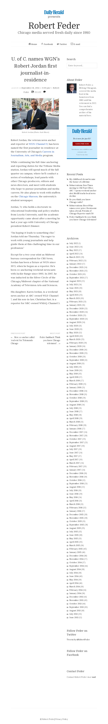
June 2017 (73, 452)
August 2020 (75, 322)
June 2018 (73, 411)
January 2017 (75, 470)
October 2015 (75, 521)
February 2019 (75, 384)
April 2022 (74, 254)
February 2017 (75, 466)
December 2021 (76, 267)
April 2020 (74, 336)
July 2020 (73, 326)
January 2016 (75, 511)
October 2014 (75, 562)
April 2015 (73, 542)
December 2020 (76, 308)
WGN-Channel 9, (38, 143)
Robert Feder (54, 26)
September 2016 (76, 483)
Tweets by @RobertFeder (78, 639)
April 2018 (73, 418)
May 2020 (73, 332)
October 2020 (75, 315)
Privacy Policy (61, 719)
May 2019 (73, 374)
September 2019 (76, 360)
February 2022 (76, 260)
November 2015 (76, 518)
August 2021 (75, 281)
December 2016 (76, 473)
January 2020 (75, 346)
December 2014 (76, 556)
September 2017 (76, 442)
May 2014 (73, 580)
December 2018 (76, 391)
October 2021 (75, 274)
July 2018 (73, 408)
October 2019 (75, 356)
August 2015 (75, 528)
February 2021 (75, 301)
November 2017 (76, 435)
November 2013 (76, 600)
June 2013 (73, 617)
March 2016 (74, 504)
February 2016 (75, 507)
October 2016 (75, 480)
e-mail (93, 677)
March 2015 (74, 545)
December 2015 (76, 514)
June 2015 (73, 535)
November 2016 (76, 477)
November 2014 (76, 559)
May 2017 (73, 456)
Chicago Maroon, (28, 196)
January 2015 (75, 552)
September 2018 (76, 401)
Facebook (48, 44)
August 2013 (75, 610)
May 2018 (73, 415)
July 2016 (73, 490)
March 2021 (74, 298)
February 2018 (75, 425)
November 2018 (76, 394)
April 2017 (73, 459)
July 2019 (73, 367)
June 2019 (73, 370)
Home (34, 44)
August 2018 (75, 405)
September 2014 (76, 566)
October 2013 (75, 604)
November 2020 (76, 312)
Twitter (63, 44)
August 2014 (75, 569)
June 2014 (73, 576)
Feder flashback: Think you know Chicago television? (50, 340)
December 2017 (76, 432)
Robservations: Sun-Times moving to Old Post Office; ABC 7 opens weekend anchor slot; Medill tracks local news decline (82, 190)
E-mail (77, 44)
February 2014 (75, 590)
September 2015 (76, 525)
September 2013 (76, 607)
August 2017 (75, 446)
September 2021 (76, 277)
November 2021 (76, 271)
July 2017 (73, 449)
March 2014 (74, 586)
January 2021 (75, 305)
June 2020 (74, 329)
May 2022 (73, 250)
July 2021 (73, 284)
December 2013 (76, 597)
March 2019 (74, 380)
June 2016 (73, 494)
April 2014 (73, 583)
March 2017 (74, 463)
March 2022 (74, 257)
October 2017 (75, 439)
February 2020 (76, 343)
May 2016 (73, 497)
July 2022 (73, 243)
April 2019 (73, 377)
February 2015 (76, 549)
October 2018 (75, 398)
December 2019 (76, 350)
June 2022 (74, 247)
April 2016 (73, 501)
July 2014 (73, 573)
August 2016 (75, 487)
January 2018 (75, 429)
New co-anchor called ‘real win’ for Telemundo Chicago (23, 340)
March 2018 (74, 422)
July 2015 (73, 531)
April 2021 (73, 295)
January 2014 (75, 593)
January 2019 (75, 387)
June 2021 (73, 288)
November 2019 (76, 353)
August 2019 (75, 363)
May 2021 (73, 291)
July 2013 (73, 614)
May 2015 (73, 538)
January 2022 (75, 264)
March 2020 (74, 339)
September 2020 (76, 319)
